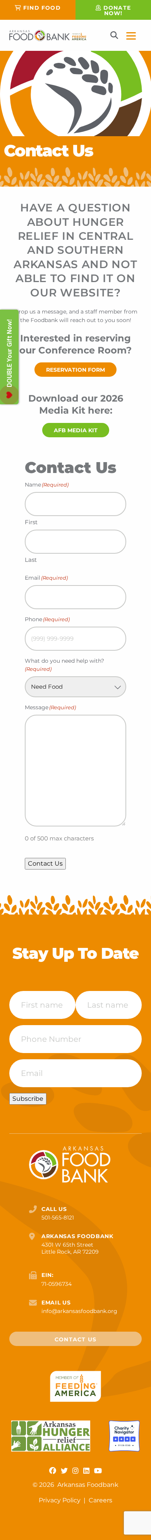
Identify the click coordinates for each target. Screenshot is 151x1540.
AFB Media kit (76, 430)
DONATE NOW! (117, 10)
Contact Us (45, 863)
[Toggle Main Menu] (131, 35)
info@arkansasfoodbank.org (79, 1311)
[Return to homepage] (48, 35)
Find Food (42, 7)
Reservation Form (75, 369)
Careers (100, 1500)
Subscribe (27, 1098)
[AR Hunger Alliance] (50, 1436)
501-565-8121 (57, 1217)
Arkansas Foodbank (87, 1484)
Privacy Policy (60, 1500)
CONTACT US (75, 1339)
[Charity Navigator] (124, 1436)
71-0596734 (56, 1283)
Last (31, 559)
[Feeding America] (75, 1386)
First (31, 522)
